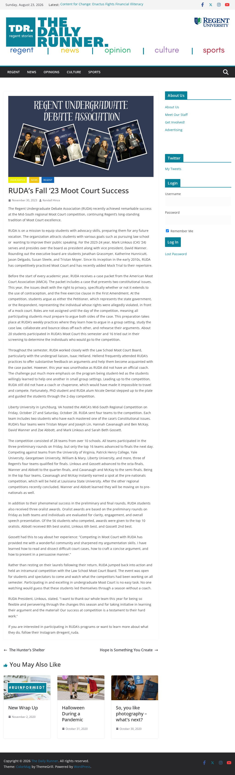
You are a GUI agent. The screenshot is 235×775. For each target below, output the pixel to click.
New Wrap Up (23, 708)
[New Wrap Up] (27, 678)
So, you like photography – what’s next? (131, 714)
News (31, 72)
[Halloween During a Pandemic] (80, 678)
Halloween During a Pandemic (73, 714)
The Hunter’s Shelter (27, 649)
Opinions (51, 72)
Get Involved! (175, 122)
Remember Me (181, 231)
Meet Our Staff (176, 114)
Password (172, 212)
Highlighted (17, 180)
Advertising (173, 130)
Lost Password (176, 254)
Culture (74, 72)
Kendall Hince (51, 200)
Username (173, 194)
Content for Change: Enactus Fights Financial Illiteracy (101, 5)
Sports (94, 72)
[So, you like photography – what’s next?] (134, 678)
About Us (172, 107)
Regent (13, 72)
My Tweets (173, 169)
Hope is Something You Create (126, 649)
